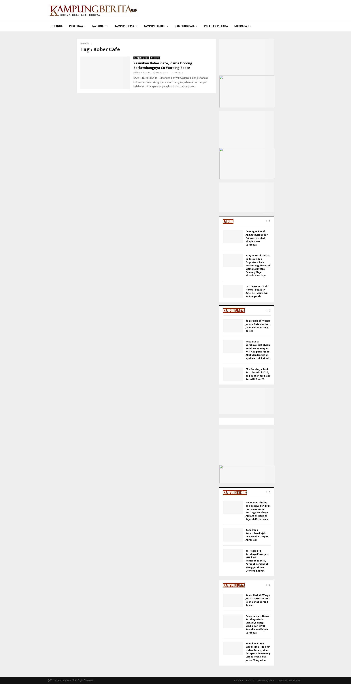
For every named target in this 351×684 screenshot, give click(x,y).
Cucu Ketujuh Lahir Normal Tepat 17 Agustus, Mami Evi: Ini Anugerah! (257, 291)
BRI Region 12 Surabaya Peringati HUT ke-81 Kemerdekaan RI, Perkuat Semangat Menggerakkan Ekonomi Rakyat (257, 561)
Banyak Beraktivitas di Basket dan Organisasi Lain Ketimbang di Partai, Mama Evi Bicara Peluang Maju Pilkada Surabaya (258, 265)
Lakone (228, 221)
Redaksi (250, 680)
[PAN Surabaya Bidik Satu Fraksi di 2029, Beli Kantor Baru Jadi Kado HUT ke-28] (233, 374)
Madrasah (241, 26)
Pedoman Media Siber (290, 680)
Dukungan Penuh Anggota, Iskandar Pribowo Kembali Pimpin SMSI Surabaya (257, 238)
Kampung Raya (124, 26)
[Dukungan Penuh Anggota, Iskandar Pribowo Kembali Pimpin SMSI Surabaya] (233, 236)
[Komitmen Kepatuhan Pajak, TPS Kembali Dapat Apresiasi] (233, 535)
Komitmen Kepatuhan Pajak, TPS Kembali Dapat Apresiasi (257, 535)
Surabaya (155, 58)
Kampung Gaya (185, 26)
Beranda (57, 26)
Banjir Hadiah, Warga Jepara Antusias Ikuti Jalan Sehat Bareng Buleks (258, 326)
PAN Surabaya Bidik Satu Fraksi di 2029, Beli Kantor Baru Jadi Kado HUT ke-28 (258, 374)
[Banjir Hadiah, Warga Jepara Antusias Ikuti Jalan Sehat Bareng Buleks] (233, 325)
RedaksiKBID (144, 72)
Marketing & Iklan (266, 680)
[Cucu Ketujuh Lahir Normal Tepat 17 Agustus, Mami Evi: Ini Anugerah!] (233, 291)
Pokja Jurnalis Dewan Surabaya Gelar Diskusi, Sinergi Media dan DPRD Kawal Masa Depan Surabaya (258, 624)
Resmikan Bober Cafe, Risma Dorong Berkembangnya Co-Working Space (162, 65)
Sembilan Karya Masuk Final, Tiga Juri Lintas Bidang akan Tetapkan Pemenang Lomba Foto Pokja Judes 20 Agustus (258, 651)
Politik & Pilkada (216, 26)
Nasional (98, 26)
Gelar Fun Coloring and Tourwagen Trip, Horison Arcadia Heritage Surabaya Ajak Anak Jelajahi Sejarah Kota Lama (258, 510)
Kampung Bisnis (154, 26)
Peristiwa (76, 26)
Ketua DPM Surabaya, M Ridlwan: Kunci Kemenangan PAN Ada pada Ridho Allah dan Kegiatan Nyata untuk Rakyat (258, 350)
